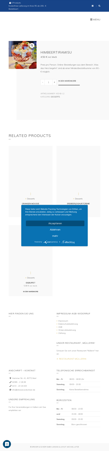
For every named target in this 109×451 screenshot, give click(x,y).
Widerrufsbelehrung (67, 330)
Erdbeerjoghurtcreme (78, 203)
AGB (60, 327)
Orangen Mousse (30, 203)
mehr (55, 235)
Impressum (63, 321)
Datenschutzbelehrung (68, 324)
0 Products (16, 3)
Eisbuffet (30, 283)
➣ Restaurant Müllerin (71, 358)
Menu (96, 19)
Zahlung (62, 333)
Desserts (55, 97)
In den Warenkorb (67, 81)
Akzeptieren (55, 223)
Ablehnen (55, 229)
